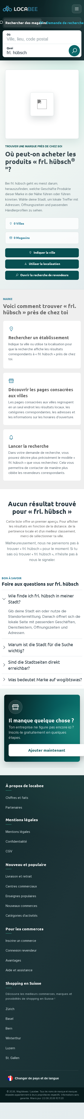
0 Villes (19, 223)
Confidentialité (16, 841)
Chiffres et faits (17, 798)
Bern (9, 1028)
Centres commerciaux (21, 886)
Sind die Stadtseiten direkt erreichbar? (34, 665)
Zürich (10, 1009)
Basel (9, 1018)
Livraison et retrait (19, 876)
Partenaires (14, 807)
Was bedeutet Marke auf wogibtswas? (45, 679)
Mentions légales (18, 832)
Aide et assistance (19, 970)
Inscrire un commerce (21, 940)
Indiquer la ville (44, 252)
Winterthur (13, 1038)
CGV (9, 851)
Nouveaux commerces (21, 906)
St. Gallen (12, 1058)
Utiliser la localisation (44, 264)
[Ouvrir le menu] (76, 9)
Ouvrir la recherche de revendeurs (44, 275)
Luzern (10, 1048)
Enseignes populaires (21, 896)
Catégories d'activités (21, 915)
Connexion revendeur (21, 950)
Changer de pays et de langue (37, 1078)
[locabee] (20, 9)
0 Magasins (22, 238)
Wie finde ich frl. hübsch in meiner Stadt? (41, 598)
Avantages (13, 960)
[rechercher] (74, 50)
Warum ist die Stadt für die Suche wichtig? (40, 647)
